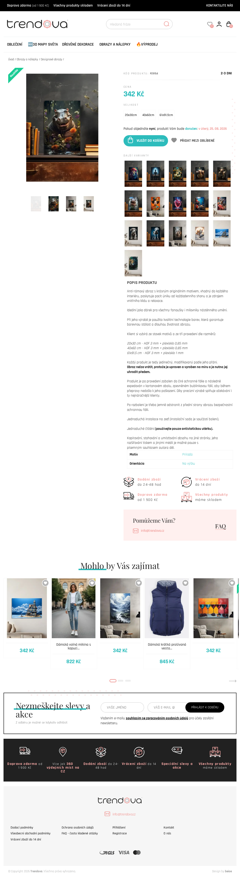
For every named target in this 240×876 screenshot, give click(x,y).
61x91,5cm (166, 115)
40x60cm (148, 115)
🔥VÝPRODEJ (147, 44)
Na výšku (188, 463)
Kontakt (169, 827)
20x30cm (131, 115)
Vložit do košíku (150, 140)
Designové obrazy (51, 59)
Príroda (187, 454)
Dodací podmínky (22, 827)
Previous (7, 681)
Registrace (119, 833)
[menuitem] (15, 44)
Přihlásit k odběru (204, 707)
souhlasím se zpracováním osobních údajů (157, 718)
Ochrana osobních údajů (78, 827)
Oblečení (14, 44)
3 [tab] (128, 681)
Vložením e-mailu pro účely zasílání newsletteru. (157, 720)
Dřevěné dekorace (78, 44)
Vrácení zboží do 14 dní (113, 5)
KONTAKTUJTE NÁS (219, 5)
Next (232, 681)
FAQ (220, 526)
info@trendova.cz (152, 530)
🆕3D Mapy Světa (43, 44)
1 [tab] (113, 681)
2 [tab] (120, 681)
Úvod (11, 59)
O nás (167, 833)
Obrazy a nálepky (115, 44)
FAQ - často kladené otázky (80, 833)
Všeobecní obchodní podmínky (30, 833)
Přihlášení (118, 827)
